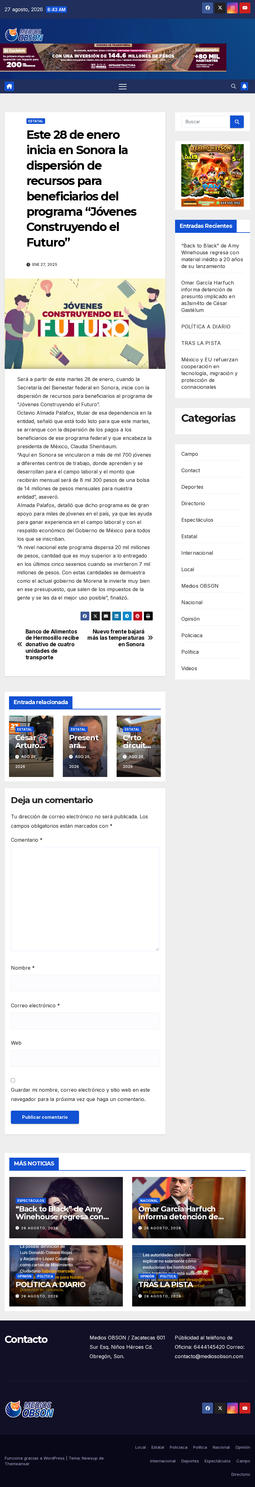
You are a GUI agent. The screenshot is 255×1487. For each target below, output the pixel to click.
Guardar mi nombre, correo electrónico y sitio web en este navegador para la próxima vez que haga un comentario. (80, 1094)
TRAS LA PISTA (201, 343)
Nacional (192, 602)
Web (16, 1043)
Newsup (90, 1458)
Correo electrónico (35, 1005)
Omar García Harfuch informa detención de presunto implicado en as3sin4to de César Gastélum (208, 296)
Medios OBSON (200, 586)
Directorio (193, 503)
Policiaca (192, 635)
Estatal (35, 121)
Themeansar (17, 1463)
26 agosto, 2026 (39, 1228)
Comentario (27, 840)
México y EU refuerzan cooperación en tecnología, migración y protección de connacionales (209, 373)
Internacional (197, 553)
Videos (189, 668)
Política (190, 652)
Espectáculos (197, 520)
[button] (233, 86)
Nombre (23, 968)
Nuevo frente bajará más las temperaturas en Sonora (116, 637)
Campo (189, 454)
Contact (190, 470)
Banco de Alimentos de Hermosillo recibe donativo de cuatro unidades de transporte (52, 644)
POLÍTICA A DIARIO (205, 326)
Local (187, 569)
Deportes (192, 487)
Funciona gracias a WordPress (35, 1458)
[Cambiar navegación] (122, 86)
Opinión (190, 619)
